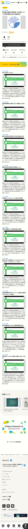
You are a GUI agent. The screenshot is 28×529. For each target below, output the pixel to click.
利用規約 (4, 509)
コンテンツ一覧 (5, 476)
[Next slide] (26, 402)
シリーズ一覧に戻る (15, 442)
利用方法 (4, 489)
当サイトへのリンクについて (8, 492)
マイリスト (4, 485)
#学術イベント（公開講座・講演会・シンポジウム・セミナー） (14, 57)
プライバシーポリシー (13, 509)
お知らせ (4, 482)
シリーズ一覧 (5, 474)
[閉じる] (24, 44)
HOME (2, 454)
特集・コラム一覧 (6, 479)
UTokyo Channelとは (7, 471)
